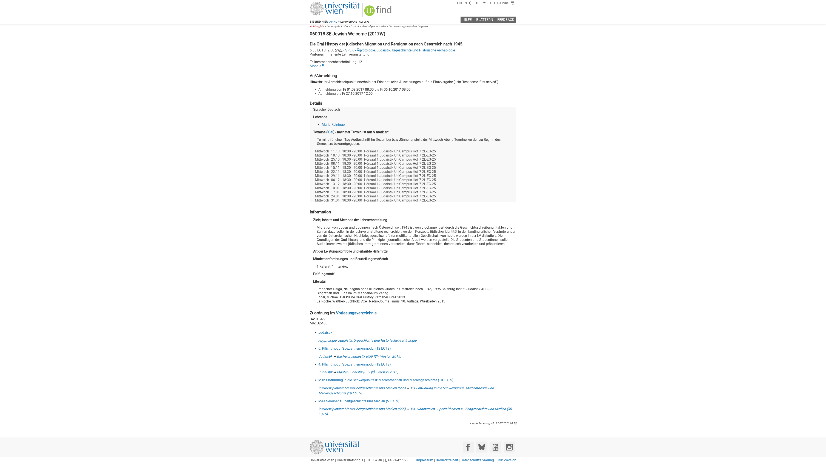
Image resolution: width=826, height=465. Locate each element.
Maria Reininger (334, 124)
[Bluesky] (481, 447)
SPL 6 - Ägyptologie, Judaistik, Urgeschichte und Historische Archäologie (400, 50)
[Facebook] (468, 447)
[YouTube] (495, 447)
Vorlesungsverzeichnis (356, 312)
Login (462, 3)
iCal (330, 132)
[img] (378, 12)
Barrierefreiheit (447, 460)
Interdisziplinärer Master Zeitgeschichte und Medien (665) (362, 388)
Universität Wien (324, 4)
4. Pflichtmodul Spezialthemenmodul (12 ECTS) (354, 364)
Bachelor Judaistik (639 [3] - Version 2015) (369, 356)
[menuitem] (481, 3)
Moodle (315, 66)
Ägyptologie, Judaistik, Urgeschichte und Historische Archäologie (367, 340)
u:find (333, 21)
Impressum (424, 460)
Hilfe (467, 20)
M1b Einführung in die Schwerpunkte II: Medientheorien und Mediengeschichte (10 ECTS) (385, 380)
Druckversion (506, 460)
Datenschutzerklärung (477, 460)
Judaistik (325, 332)
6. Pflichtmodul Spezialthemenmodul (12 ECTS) (354, 348)
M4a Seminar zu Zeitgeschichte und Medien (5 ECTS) (358, 401)
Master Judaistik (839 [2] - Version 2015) (367, 372)
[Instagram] (509, 447)
